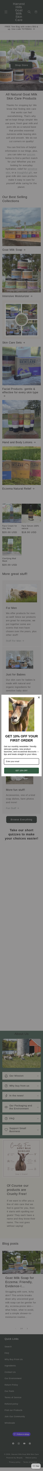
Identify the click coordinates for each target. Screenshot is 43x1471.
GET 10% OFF (21, 771)
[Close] (39, 697)
